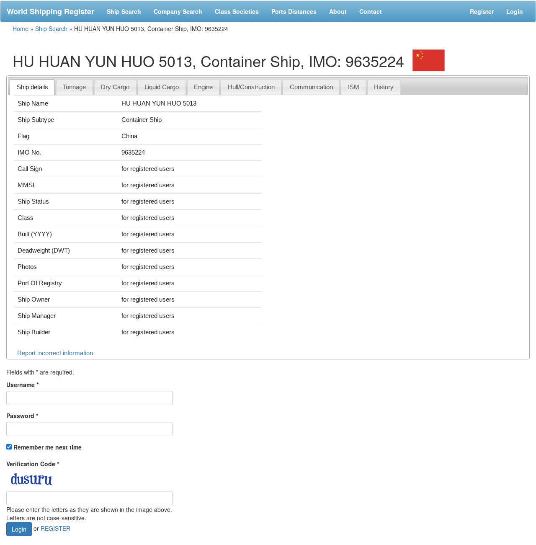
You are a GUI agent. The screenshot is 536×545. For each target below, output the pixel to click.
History (384, 86)
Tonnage (74, 86)
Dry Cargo (115, 86)
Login (514, 11)
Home (20, 28)
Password (22, 415)
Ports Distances (294, 11)
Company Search (178, 11)
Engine (203, 86)
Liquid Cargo (161, 86)
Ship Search (124, 11)
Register (482, 11)
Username (22, 384)
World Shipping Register (50, 11)
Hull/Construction (251, 86)
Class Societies (237, 11)
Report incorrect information (55, 352)
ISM (353, 86)
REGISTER (55, 528)
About (338, 11)
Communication (311, 86)
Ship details (32, 86)
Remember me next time (47, 447)
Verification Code (32, 464)
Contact (370, 11)
